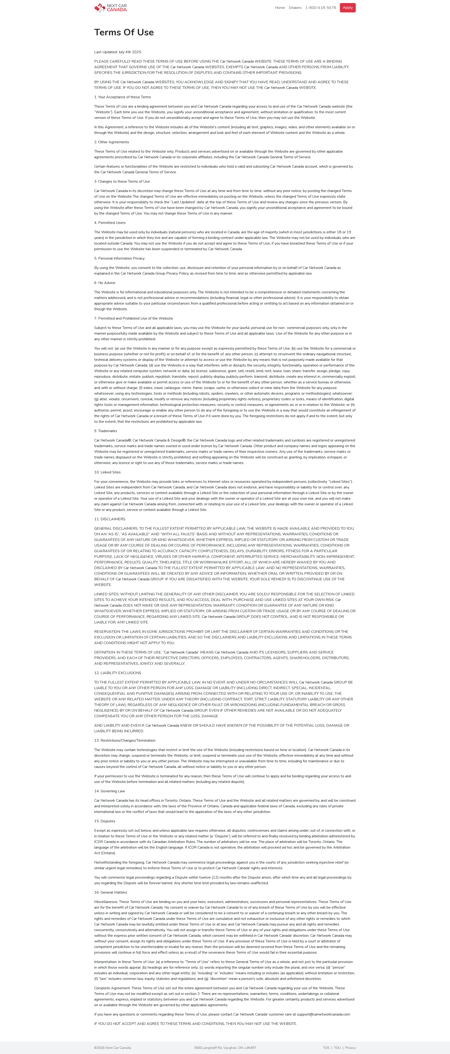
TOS (326, 1048)
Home (280, 7)
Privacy (350, 1048)
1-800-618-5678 (320, 7)
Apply (348, 7)
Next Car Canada (118, 1048)
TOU (337, 1048)
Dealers (295, 7)
